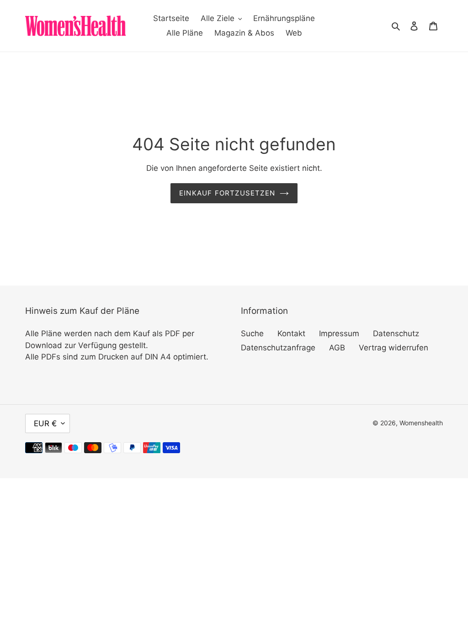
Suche (252, 333)
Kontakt (291, 333)
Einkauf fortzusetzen (227, 193)
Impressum (339, 333)
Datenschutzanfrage (278, 347)
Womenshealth (421, 423)
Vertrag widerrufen (393, 347)
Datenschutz (396, 333)
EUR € (45, 423)
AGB (337, 347)
